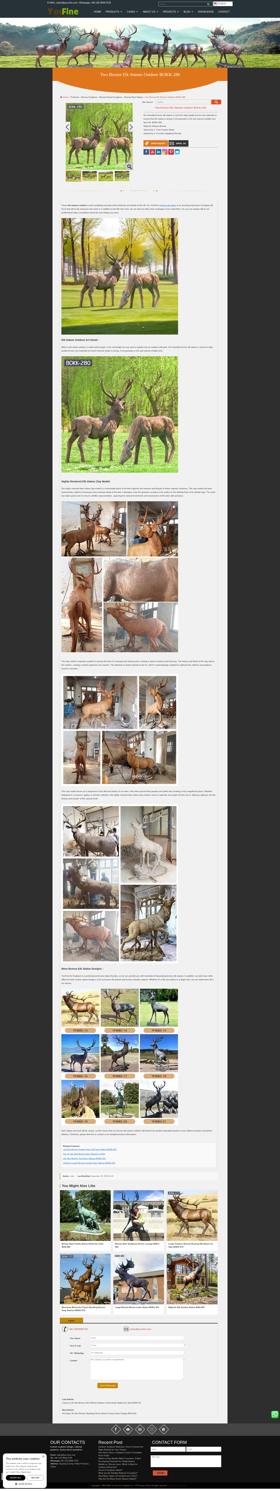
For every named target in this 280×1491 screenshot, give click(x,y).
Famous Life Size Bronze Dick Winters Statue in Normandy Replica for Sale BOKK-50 (101, 1403)
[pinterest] (164, 1429)
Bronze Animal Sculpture (110, 97)
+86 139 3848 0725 (63, 1458)
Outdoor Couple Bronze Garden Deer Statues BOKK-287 (89, 1163)
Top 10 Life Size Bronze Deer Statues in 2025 (84, 1154)
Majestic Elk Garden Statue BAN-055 (186, 1307)
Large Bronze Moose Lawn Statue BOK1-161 (137, 1307)
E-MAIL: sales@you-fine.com (62, 2)
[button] (25, 1483)
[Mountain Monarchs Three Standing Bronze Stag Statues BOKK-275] (85, 1279)
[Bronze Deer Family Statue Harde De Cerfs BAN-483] (85, 1215)
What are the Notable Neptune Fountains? (118, 1473)
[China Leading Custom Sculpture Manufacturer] (62, 13)
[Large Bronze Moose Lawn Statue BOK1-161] (138, 1279)
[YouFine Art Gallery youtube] (50, 1471)
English (222, 3)
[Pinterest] (171, 152)
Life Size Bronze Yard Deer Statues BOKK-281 (84, 1158)
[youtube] (152, 152)
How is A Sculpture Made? (110, 1470)
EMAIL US (181, 143)
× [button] (43, 1456)
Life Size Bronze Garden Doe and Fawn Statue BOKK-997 (90, 1149)
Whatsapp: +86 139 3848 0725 (95, 2)
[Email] (177, 152)
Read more (26, 1472)
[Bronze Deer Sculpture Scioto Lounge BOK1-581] (138, 1215)
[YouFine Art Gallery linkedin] (51, 1471)
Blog (187, 11)
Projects (169, 11)
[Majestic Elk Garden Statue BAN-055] (192, 1279)
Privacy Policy (180, 1485)
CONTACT (224, 11)
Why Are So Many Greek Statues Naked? (117, 1479)
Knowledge (206, 11)
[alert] (25, 1470)
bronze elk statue (168, 205)
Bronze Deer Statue (133, 97)
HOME (97, 11)
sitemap (170, 1485)
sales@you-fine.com (140, 1329)
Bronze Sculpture (89, 97)
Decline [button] (35, 1477)
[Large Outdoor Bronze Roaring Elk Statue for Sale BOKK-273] (192, 1215)
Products (112, 11)
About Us (149, 11)
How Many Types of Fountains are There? (117, 1476)
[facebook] (146, 152)
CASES (131, 11)
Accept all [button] (15, 1477)
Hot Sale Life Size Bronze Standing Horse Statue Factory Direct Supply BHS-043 (99, 1413)
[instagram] (152, 1429)
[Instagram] (165, 152)
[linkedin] (158, 152)
